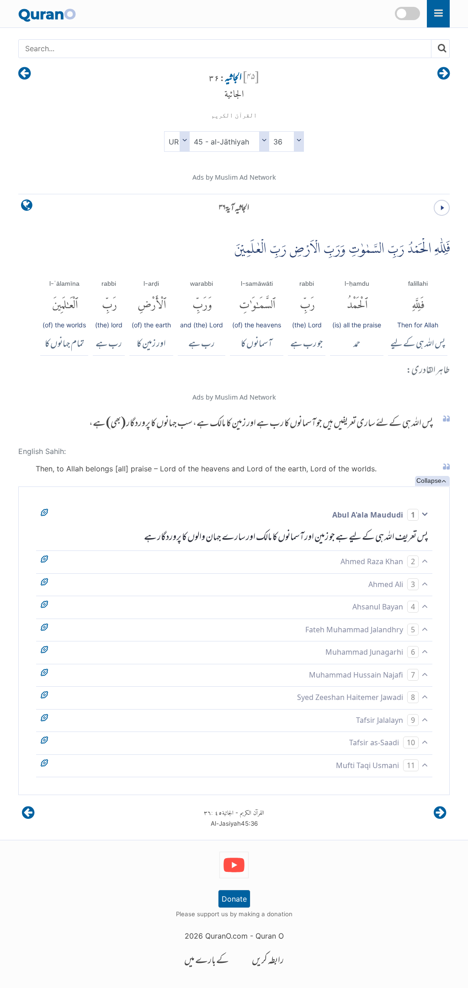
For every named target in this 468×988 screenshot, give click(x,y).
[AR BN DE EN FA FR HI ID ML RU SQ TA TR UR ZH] (176, 141)
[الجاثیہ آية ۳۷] (24, 74)
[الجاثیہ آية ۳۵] (443, 74)
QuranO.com (226, 935)
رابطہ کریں (268, 961)
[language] (26, 207)
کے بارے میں (206, 961)
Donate (234, 898)
